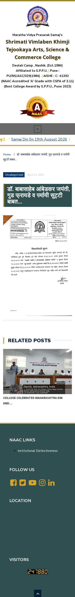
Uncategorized (14, 175)
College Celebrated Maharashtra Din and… (32, 400)
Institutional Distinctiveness (38, 451)
